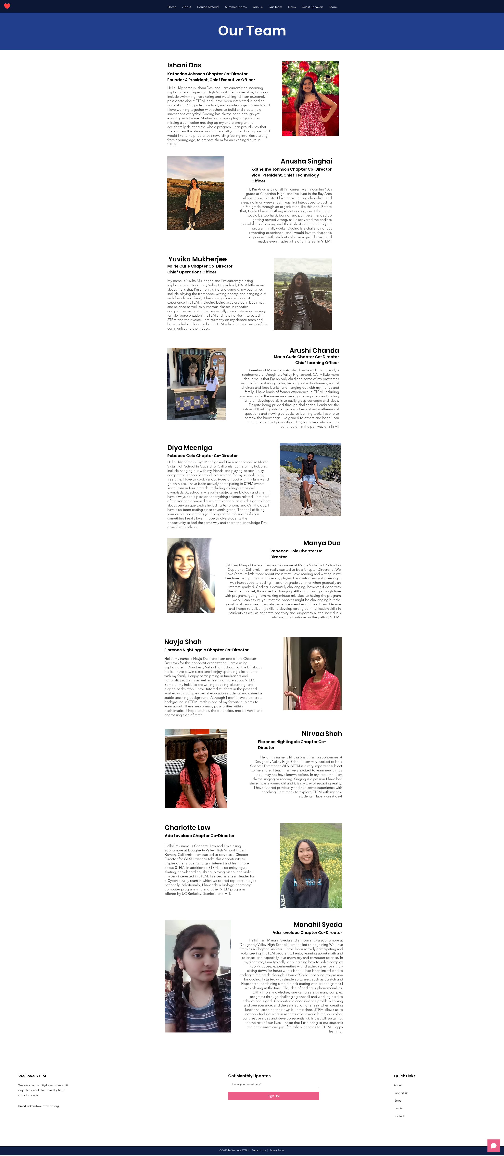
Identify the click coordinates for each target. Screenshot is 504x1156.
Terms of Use (259, 1150)
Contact (399, 1116)
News (397, 1100)
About (398, 1085)
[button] (236, 7)
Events (398, 1108)
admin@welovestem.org (43, 1106)
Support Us (401, 1093)
